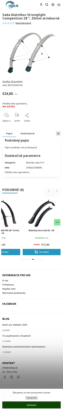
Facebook (4, 377)
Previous (49, 191)
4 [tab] (30, 259)
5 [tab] (33, 259)
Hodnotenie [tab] (27, 133)
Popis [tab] (9, 133)
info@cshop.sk (10, 367)
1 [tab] (21, 259)
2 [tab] (24, 259)
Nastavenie (32, 398)
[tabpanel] (41, 226)
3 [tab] (27, 259)
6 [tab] (36, 259)
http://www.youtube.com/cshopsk (18, 377)
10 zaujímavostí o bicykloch (16, 335)
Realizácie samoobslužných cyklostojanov (23, 346)
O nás (5, 280)
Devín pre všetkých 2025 (14, 324)
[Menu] (59, 5)
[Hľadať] (47, 5)
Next (57, 191)
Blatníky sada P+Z (35, 162)
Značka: (12, 81)
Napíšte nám (8, 288)
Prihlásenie (8, 284)
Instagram (11, 377)
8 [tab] (42, 259)
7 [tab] (39, 259)
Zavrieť (53, 125)
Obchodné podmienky (13, 292)
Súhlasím (31, 404)
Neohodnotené (23, 23)
